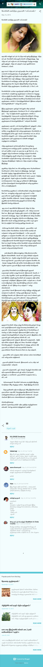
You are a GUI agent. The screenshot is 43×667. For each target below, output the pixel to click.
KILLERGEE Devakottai (17, 437)
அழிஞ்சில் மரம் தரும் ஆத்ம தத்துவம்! (16, 605)
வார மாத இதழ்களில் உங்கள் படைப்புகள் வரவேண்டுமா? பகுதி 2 (17, 630)
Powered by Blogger (23, 659)
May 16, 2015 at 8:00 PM (29, 467)
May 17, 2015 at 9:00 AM (23, 524)
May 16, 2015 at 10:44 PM (28, 498)
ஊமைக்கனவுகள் (15, 467)
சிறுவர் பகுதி (11, 428)
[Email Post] (7, 424)
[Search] (40, 4)
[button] (40, 11)
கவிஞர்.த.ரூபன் (15, 498)
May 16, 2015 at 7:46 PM (25, 451)
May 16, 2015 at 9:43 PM (21, 483)
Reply (12, 447)
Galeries (26, 663)
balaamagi (13, 451)
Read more (37, 599)
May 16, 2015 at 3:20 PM (18, 438)
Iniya (11, 484)
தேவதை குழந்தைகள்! (10, 581)
